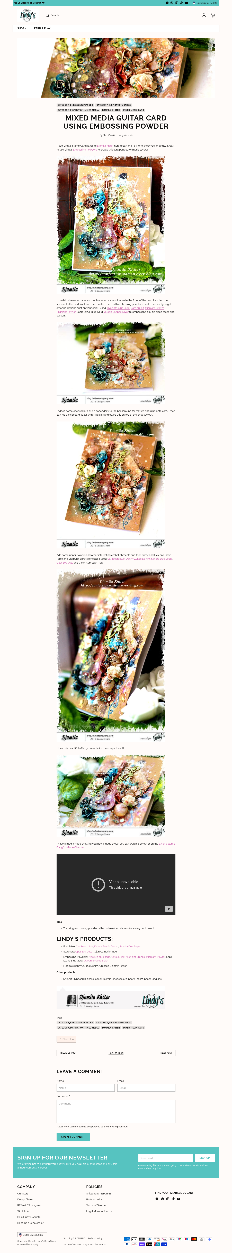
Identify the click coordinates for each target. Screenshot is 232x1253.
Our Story (22, 1193)
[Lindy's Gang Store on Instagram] (176, 3)
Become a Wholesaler (30, 1222)
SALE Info (23, 1211)
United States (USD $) (207, 3)
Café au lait (137, 308)
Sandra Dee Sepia (161, 558)
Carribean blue (116, 558)
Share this (68, 1039)
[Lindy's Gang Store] (28, 15)
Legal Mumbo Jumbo (99, 1211)
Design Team (25, 1199)
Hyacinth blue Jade (118, 308)
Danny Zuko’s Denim (138, 558)
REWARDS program (29, 1205)
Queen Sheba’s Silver (116, 311)
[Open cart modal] (213, 15)
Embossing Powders (85, 149)
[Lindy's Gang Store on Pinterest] (172, 3)
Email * (121, 1080)
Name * (61, 1080)
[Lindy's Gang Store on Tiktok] (181, 3)
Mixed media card (133, 110)
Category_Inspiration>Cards (113, 105)
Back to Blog (116, 1052)
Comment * (63, 1096)
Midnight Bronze (154, 308)
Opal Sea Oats (65, 562)
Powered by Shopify (27, 1244)
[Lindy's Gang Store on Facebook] (167, 3)
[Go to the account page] (204, 15)
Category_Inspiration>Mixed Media (78, 110)
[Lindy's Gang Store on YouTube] (186, 3)
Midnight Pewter (66, 311)
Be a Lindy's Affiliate (29, 1217)
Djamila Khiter (111, 110)
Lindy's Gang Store (46, 1241)
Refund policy (94, 1199)
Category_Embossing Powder (75, 105)
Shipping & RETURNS (98, 1193)
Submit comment (73, 1136)
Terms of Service (96, 1205)
